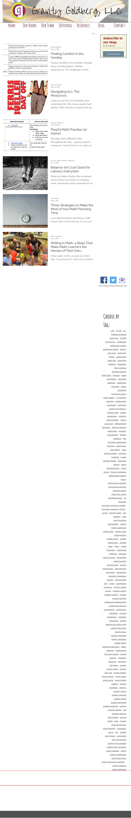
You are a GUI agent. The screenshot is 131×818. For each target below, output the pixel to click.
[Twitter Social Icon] (113, 280)
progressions (109, 610)
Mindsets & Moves (118, 334)
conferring (122, 405)
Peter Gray (114, 338)
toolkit (110, 721)
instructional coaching (117, 483)
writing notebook (119, 766)
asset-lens (122, 360)
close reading (109, 398)
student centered (119, 695)
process (123, 595)
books (123, 375)
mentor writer (120, 531)
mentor (123, 524)
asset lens (112, 360)
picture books (120, 580)
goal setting (115, 450)
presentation (121, 584)
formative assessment (117, 442)
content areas (112, 412)
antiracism (122, 353)
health (123, 465)
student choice (120, 699)
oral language (112, 565)
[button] (93, 33)
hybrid (123, 468)
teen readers (113, 717)
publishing (113, 613)
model (123, 546)
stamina (123, 684)
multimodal (121, 550)
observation (121, 557)
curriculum (108, 424)
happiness (122, 461)
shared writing (108, 676)
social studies (120, 680)
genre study (121, 446)
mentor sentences (118, 528)
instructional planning (117, 487)
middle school (112, 539)
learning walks (115, 513)
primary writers (120, 587)
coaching (110, 401)
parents (123, 565)
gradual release (110, 453)
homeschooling (113, 468)
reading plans (120, 632)
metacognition (120, 535)
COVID (119, 331)
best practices (120, 368)
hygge (106, 472)
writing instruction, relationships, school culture (114, 762)
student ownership (118, 702)
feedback (117, 439)
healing (116, 465)
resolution (122, 658)
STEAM (123, 338)
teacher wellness (119, 714)
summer (122, 706)
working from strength (117, 743)
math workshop (119, 520)
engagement (112, 435)
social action (108, 680)
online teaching (119, 561)
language (122, 502)
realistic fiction (120, 643)
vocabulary (121, 728)
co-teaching (121, 398)
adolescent (121, 342)
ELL (124, 331)
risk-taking (114, 665)
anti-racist (112, 353)
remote (123, 654)
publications (121, 610)
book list (116, 375)
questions (122, 617)
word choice (110, 736)
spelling (114, 684)
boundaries (111, 379)
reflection (110, 650)
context (123, 412)
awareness (121, 364)
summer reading (115, 710)
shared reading (120, 673)
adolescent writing (110, 349)
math (124, 517)
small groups (120, 676)
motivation (110, 550)
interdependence (115, 498)
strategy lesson (119, 691)
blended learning (119, 372)
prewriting (108, 587)
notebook (122, 554)
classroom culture (118, 394)
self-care (108, 673)
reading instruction (118, 628)
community (111, 405)
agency (123, 349)
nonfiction (113, 554)
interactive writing (118, 494)
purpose (122, 613)
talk (124, 710)
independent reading (117, 476)
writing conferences (118, 755)
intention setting (119, 491)
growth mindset (109, 461)
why (116, 732)
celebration (121, 383)
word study (121, 736)
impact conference (118, 472)
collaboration (120, 401)
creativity (122, 416)
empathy (122, 431)
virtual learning (109, 728)
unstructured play (118, 725)
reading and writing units (116, 624)
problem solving (119, 591)
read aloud (113, 621)
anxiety (112, 357)
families (123, 435)
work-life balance (119, 740)
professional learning (117, 606)
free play (111, 446)
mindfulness (113, 543)
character (115, 386)
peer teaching (120, 569)
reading (123, 621)
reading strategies (118, 636)
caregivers (122, 379)
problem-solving (111, 595)
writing (123, 751)
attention (112, 364)
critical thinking (112, 420)
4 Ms (112, 331)
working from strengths (116, 747)
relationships (121, 650)
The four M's (110, 342)
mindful (123, 539)
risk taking (122, 662)
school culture (112, 669)
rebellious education (110, 647)
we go (110, 732)
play (106, 584)
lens (124, 513)
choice (123, 386)
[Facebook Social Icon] (103, 280)
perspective (121, 572)
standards (113, 688)
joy (125, 498)
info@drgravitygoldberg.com (112, 285)
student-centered (110, 706)
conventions (112, 416)
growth (123, 457)
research (113, 658)
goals (124, 450)
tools (116, 721)
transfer (123, 721)
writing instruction (118, 758)
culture (123, 420)
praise (111, 584)
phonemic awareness (117, 576)
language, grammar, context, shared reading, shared (114, 505)
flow (124, 439)
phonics (110, 580)
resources (112, 662)
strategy (122, 688)
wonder (123, 732)
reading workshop (118, 639)
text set (123, 717)
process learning (119, 598)
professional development (115, 602)
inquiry (123, 479)
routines (123, 665)
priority (108, 591)
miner (110, 546)
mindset (122, 543)
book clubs (106, 375)
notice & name (109, 557)
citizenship (121, 390)
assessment (121, 357)
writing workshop (119, 769)
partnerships (108, 569)
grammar (122, 453)
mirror (116, 546)
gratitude (115, 457)
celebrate (111, 383)
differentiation (120, 424)
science (123, 669)
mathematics (113, 524)
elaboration (112, 431)
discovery (106, 427)
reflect (123, 647)
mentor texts (108, 531)
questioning (112, 617)
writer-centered (112, 751)
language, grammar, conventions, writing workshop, (114, 509)
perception (110, 572)
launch (105, 513)
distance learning (119, 427)
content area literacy (117, 409)
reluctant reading (111, 654)
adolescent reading (118, 346)
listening (116, 517)
